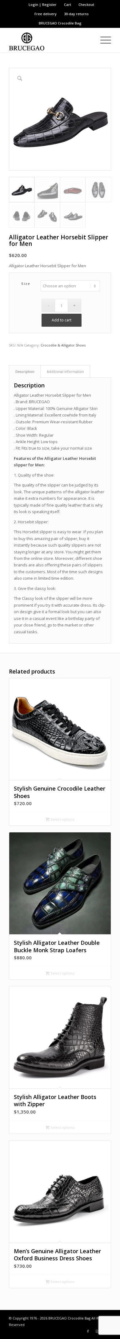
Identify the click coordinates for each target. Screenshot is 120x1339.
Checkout (86, 4)
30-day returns (76, 13)
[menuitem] (43, 4)
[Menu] (102, 40)
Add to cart (61, 320)
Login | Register (43, 4)
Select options (62, 819)
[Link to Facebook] (88, 1331)
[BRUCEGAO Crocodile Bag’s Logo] (49, 40)
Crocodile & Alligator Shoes (63, 345)
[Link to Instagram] (97, 1331)
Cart (67, 4)
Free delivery (45, 13)
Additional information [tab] (65, 371)
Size (25, 283)
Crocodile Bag (70, 23)
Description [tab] (24, 371)
